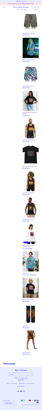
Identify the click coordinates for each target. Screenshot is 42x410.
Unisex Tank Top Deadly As (28, 192)
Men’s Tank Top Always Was (28, 219)
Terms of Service (30, 383)
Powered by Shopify (35, 404)
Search (8, 383)
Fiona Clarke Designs (28, 404)
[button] (4, 7)
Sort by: (18, 9)
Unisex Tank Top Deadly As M (29, 140)
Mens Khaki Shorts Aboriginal (29, 33)
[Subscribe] (31, 374)
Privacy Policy (14, 383)
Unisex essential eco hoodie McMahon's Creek (28, 246)
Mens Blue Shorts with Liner (28, 86)
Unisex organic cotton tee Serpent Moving (30, 113)
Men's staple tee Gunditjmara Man (30, 166)
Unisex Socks (25, 326)
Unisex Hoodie (26, 273)
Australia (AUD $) (8, 403)
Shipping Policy (21, 386)
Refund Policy (22, 383)
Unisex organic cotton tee (28, 299)
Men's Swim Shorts (26, 352)
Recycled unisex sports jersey (29, 59)
